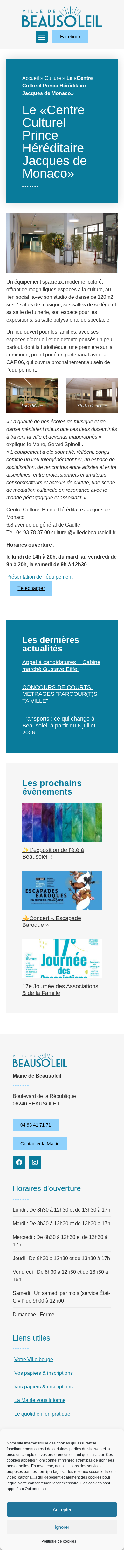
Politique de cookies (58, 1541)
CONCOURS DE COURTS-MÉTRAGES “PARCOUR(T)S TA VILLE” (59, 694)
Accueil (30, 78)
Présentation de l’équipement (39, 577)
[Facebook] (19, 1162)
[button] (42, 37)
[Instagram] (35, 1162)
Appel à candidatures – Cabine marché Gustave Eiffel (61, 665)
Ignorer (62, 1527)
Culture (53, 78)
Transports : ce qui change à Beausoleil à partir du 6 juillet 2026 (58, 725)
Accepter (62, 1509)
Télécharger (31, 588)
